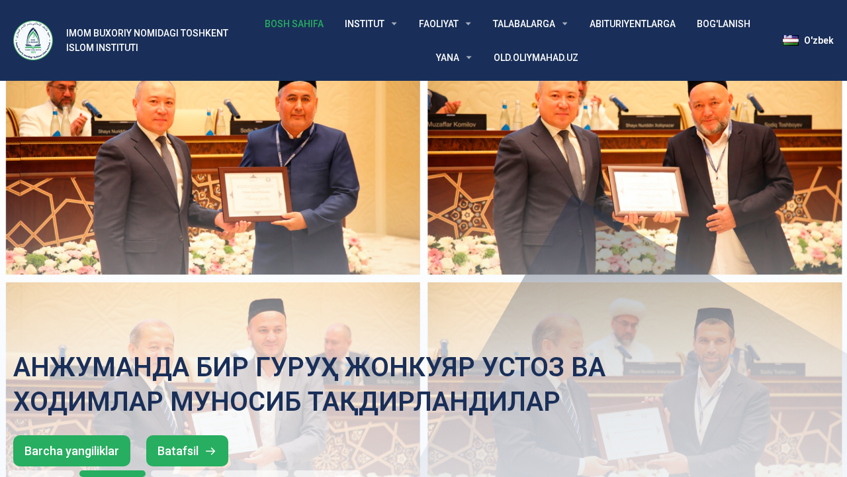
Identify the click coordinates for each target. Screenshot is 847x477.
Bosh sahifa (294, 24)
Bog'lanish (723, 24)
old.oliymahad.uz (536, 57)
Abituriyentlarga (633, 24)
